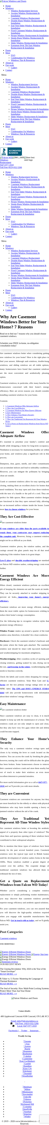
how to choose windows (15, 509)
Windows (9, 8)
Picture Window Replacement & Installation (30, 35)
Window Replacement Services (24, 11)
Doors (8, 50)
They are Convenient (14, 417)
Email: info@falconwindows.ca (24, 1021)
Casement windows (8, 938)
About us (9, 63)
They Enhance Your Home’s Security (19, 415)
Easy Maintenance (13, 413)
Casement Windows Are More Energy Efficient (23, 410)
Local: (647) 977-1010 (27, 1026)
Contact (8, 70)
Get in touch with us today (22, 920)
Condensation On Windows (23, 58)
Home (8, 6)
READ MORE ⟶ (8, 974)
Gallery (14, 68)
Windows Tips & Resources (23, 60)
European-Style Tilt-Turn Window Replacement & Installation (25, 46)
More (7, 53)
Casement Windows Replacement (25, 18)
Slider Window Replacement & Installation (29, 43)
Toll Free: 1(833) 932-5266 (27, 1023)
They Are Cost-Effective (15, 408)
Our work (9, 65)
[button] (24, 75)
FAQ (13, 55)
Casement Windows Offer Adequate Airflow (22, 406)
